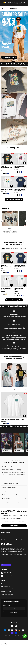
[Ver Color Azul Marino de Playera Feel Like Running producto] (21, 172)
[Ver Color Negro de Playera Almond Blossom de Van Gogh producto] (17, 295)
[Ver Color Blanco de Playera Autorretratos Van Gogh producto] (2, 173)
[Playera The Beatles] (7, 182)
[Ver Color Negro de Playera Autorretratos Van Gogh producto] (4, 173)
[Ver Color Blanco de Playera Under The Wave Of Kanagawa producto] (15, 195)
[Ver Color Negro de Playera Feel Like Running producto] (17, 172)
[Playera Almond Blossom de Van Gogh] (20, 281)
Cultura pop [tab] (14, 248)
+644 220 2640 (8, 572)
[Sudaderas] (14, 106)
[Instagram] (16, 625)
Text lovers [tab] (23, 248)
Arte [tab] (3, 248)
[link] (9, 57)
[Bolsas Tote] (14, 132)
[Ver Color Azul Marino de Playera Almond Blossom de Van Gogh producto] (21, 295)
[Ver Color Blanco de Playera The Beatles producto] (2, 193)
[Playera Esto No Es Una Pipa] (7, 281)
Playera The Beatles (7, 189)
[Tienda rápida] (11, 162)
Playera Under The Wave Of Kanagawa (20, 190)
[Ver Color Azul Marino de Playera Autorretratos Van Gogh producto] (8, 173)
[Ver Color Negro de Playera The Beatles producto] (4, 193)
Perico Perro (9, 635)
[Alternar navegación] (2, 8)
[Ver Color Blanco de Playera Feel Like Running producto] (15, 172)
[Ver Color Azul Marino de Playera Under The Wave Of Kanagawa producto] (21, 195)
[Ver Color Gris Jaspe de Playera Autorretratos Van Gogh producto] (6, 173)
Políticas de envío (5, 586)
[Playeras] (14, 80)
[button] (22, 8)
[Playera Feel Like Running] (20, 159)
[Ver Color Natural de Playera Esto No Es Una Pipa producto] (6, 294)
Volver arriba (5, 532)
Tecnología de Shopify (18, 635)
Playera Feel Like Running (19, 167)
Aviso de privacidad (6, 591)
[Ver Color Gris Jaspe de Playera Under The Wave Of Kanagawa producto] (19, 195)
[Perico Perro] (14, 8)
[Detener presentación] (13, 59)
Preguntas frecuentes (7, 594)
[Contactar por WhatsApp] (25, 636)
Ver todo (5, 91)
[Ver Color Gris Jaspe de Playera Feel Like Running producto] (19, 172)
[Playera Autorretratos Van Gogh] (7, 159)
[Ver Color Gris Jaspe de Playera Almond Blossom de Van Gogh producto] (19, 295)
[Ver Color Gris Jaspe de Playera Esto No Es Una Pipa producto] (4, 294)
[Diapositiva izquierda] (2, 3)
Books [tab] (8, 248)
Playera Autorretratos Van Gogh (6, 168)
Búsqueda (4, 583)
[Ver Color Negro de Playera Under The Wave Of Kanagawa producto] (17, 195)
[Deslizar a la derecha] (26, 3)
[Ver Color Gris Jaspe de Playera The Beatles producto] (6, 193)
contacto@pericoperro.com (11, 576)
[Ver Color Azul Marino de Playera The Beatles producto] (8, 193)
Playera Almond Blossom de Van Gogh (19, 290)
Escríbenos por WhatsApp (17, 502)
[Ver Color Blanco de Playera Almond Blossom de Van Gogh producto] (15, 295)
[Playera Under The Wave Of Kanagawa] (20, 182)
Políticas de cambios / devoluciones (10, 589)
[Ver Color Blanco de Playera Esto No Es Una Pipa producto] (2, 294)
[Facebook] (12, 625)
